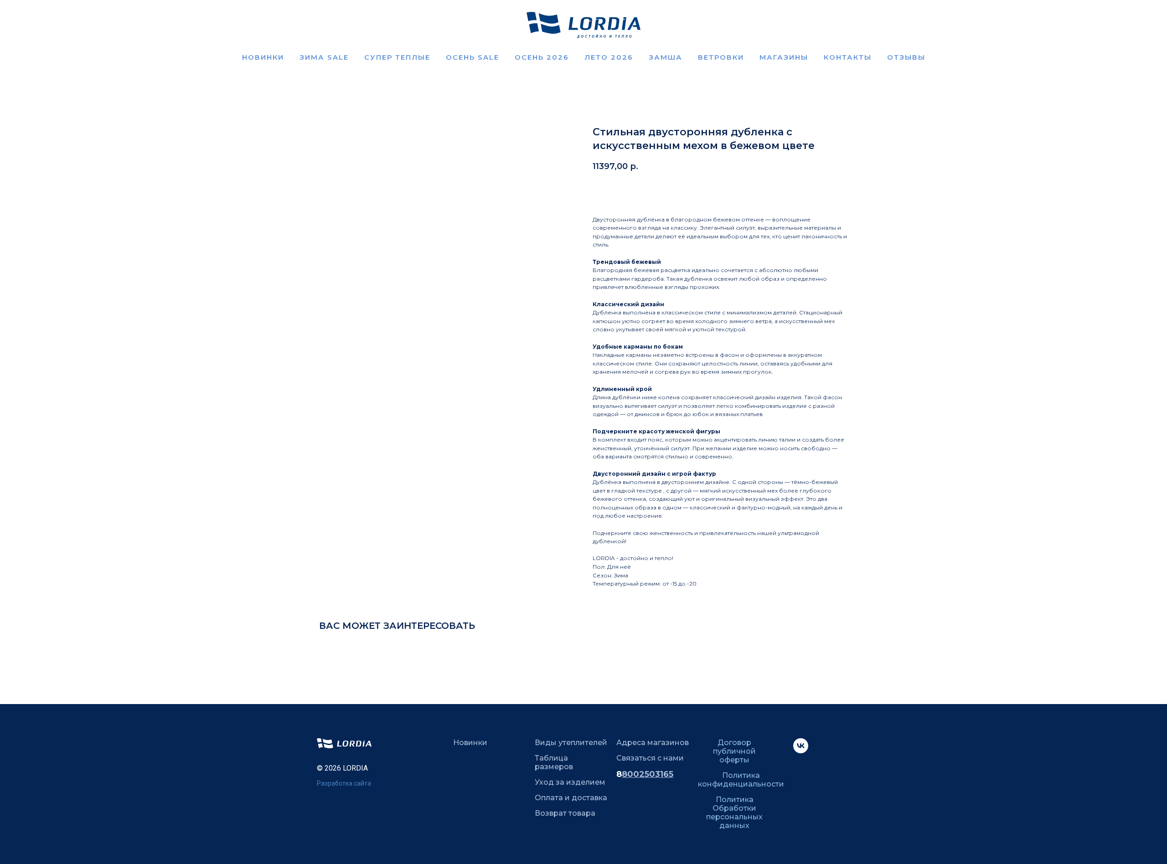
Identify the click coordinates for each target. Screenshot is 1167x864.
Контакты (848, 57)
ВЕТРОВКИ (721, 57)
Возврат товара (565, 813)
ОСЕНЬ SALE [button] (472, 57)
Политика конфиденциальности (741, 779)
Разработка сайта (344, 783)
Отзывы (906, 57)
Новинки (263, 57)
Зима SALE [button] (324, 57)
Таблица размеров (554, 762)
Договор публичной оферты (734, 751)
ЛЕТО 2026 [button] (608, 57)
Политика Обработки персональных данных (734, 812)
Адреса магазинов (652, 742)
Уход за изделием (570, 782)
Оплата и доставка (571, 797)
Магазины (783, 57)
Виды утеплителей (571, 742)
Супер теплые (397, 57)
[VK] (800, 751)
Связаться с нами (650, 758)
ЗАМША (665, 57)
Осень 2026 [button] (542, 57)
